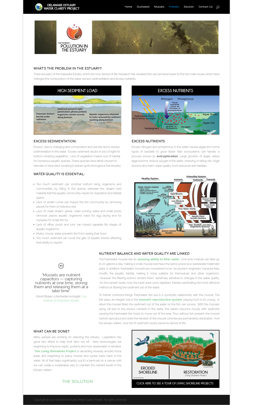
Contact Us (206, 7)
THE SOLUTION (77, 382)
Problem (174, 7)
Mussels (159, 7)
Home (128, 7)
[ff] (175, 239)
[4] (126, 53)
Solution (189, 7)
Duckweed (143, 7)
